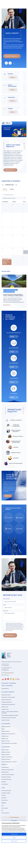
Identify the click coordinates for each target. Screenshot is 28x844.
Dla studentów (6, 746)
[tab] (13, 63)
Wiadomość (5, 611)
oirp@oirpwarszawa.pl (9, 672)
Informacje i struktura (6, 793)
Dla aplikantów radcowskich (10, 289)
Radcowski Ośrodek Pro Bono (8, 769)
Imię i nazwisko (6, 598)
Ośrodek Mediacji (5, 767)
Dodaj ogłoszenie (5, 688)
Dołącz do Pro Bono (6, 720)
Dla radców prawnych (9, 291)
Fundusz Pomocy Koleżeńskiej (8, 774)
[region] (14, 832)
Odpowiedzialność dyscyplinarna (8, 704)
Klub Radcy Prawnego (6, 777)
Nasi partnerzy (5, 800)
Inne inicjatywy (5, 784)
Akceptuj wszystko (14, 834)
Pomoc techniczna (5, 813)
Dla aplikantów (6, 723)
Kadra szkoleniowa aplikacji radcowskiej (10, 715)
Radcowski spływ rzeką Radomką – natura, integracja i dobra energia (13, 295)
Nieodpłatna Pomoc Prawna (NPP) (9, 717)
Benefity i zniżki (5, 707)
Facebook (9, 518)
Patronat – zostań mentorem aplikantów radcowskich (10, 712)
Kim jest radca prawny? (6, 790)
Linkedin (10, 529)
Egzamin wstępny (5, 749)
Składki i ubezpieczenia (6, 699)
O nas (3, 787)
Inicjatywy (4, 764)
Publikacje (4, 781)
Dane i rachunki (5, 808)
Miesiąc (5, 189)
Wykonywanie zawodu (6, 695)
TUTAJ (11, 630)
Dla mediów (4, 797)
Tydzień (12, 189)
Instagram (20, 518)
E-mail (4, 604)
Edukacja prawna (5, 772)
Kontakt (4, 802)
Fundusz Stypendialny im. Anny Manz (9, 743)
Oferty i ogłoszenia (7, 685)
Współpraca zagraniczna (7, 702)
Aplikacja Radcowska (6, 726)
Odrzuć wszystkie (14, 841)
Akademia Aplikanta (6, 754)
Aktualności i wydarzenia (9, 683)
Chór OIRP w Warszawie (6, 779)
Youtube (20, 529)
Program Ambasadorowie (7, 757)
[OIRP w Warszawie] (14, 657)
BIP (2, 810)
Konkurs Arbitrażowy (6, 759)
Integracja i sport (5, 709)
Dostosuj (14, 837)
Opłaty (3, 729)
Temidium (4, 795)
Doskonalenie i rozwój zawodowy (8, 697)
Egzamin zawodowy (6, 731)
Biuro (3, 805)
